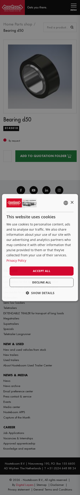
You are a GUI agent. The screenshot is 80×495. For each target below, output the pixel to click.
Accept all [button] (41, 271)
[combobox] (66, 203)
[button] (40, 292)
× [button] (72, 202)
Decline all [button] (41, 282)
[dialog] (40, 247)
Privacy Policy (16, 260)
